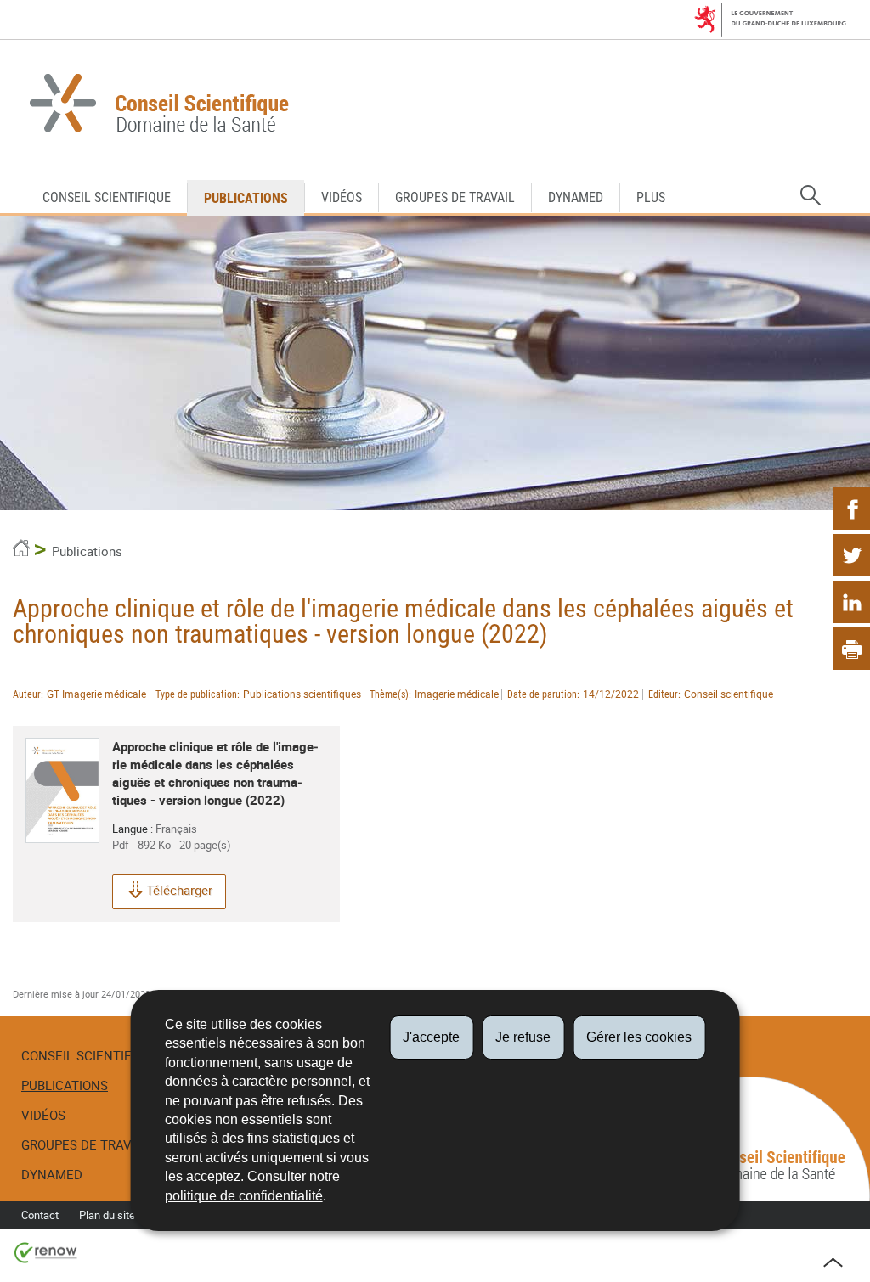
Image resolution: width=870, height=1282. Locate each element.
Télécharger (179, 889)
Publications (246, 197)
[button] (810, 196)
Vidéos (341, 197)
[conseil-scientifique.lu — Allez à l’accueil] (435, 106)
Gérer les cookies (639, 1037)
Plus (650, 197)
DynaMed (575, 197)
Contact (40, 1215)
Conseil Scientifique (106, 197)
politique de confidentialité (244, 1196)
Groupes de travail (455, 197)
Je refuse (523, 1037)
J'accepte (431, 1037)
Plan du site (107, 1215)
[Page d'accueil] (21, 551)
